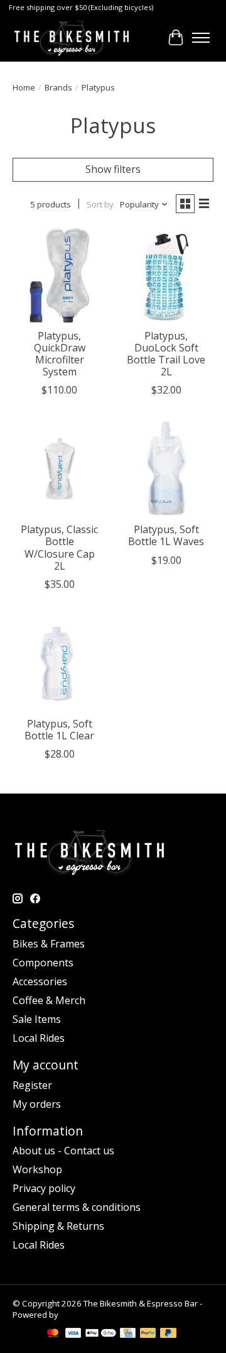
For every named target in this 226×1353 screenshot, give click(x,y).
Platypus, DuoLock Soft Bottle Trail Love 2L (166, 354)
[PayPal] (148, 1334)
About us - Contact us (63, 1150)
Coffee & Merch (49, 1000)
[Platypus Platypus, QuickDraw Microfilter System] (60, 275)
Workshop (37, 1169)
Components (43, 962)
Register (32, 1085)
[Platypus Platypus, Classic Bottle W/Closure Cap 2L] (60, 469)
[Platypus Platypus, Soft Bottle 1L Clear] (60, 663)
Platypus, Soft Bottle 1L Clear (59, 730)
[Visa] (73, 1334)
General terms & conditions (77, 1207)
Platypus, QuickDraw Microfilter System (59, 354)
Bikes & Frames (49, 944)
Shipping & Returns (58, 1226)
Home (24, 87)
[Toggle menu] (200, 37)
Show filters (113, 169)
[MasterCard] (53, 1334)
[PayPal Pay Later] (168, 1334)
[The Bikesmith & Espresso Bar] (72, 37)
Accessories (40, 981)
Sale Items (37, 1019)
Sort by (100, 204)
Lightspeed (82, 1314)
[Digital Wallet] (100, 1334)
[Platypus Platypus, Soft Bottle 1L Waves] (166, 469)
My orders (37, 1104)
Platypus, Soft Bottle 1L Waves (166, 535)
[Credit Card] (128, 1334)
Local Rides (39, 1038)
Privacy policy (44, 1188)
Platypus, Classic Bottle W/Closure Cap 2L (59, 547)
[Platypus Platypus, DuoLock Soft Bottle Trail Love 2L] (166, 275)
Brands (58, 87)
